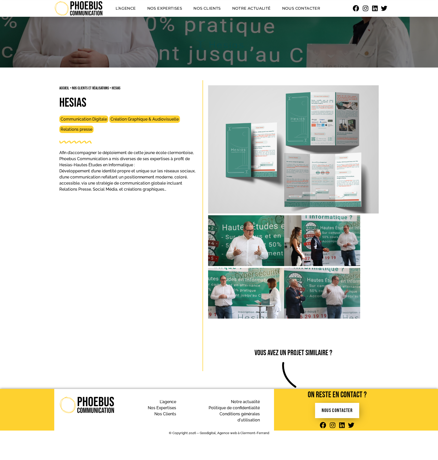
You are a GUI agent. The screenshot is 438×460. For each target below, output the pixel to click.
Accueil (64, 88)
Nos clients (207, 8)
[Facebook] (356, 8)
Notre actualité (251, 8)
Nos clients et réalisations (90, 88)
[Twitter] (384, 8)
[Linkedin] (375, 8)
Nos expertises (164, 8)
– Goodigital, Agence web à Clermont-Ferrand (232, 433)
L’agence (126, 8)
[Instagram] (365, 8)
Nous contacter (301, 8)
